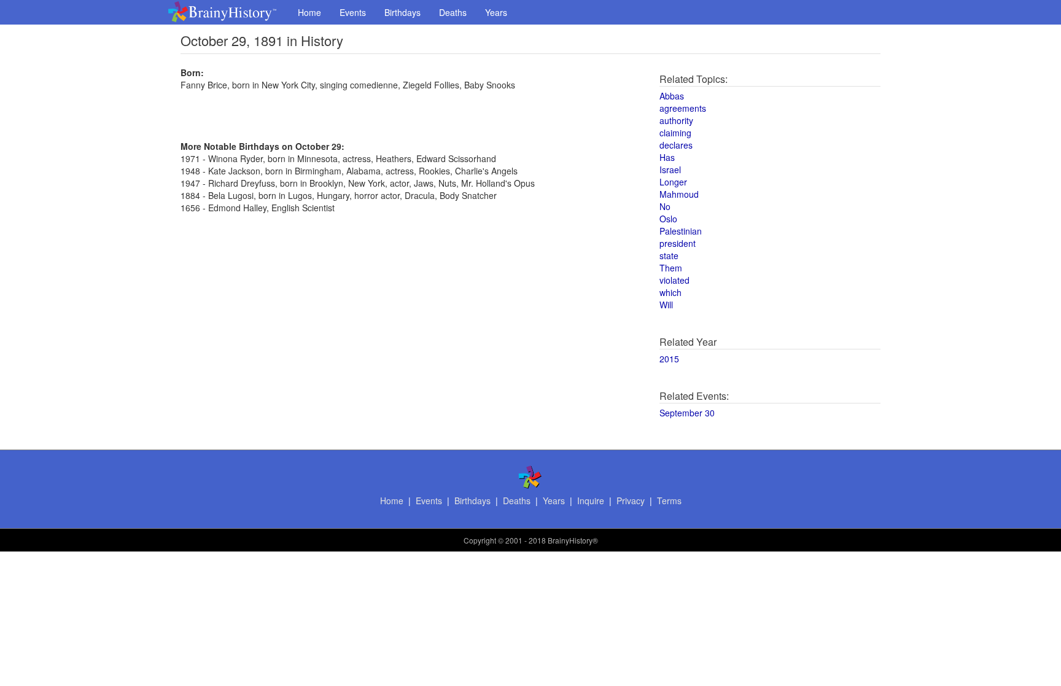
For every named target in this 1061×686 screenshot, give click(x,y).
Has (667, 157)
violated (674, 280)
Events (353, 12)
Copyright (480, 540)
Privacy (630, 500)
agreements (682, 108)
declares (676, 145)
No (664, 206)
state (668, 255)
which (670, 292)
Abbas (671, 96)
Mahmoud (679, 194)
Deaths (453, 12)
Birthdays (402, 12)
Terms (669, 500)
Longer (673, 182)
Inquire (590, 500)
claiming (675, 133)
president (677, 243)
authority (676, 120)
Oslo (668, 218)
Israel (670, 169)
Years (496, 12)
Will (666, 304)
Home (309, 12)
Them (670, 268)
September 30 (687, 413)
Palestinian (680, 231)
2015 (669, 359)
